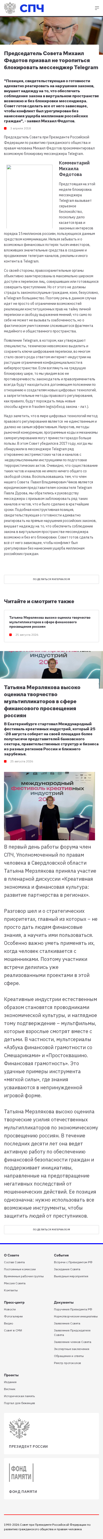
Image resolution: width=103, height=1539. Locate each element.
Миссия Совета (15, 1283)
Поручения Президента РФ (73, 1309)
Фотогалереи (13, 1316)
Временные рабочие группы (24, 1276)
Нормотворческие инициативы (76, 1316)
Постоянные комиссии (20, 1269)
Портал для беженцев (19, 1403)
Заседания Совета (67, 1269)
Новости (10, 1309)
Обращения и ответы (69, 1356)
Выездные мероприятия (71, 1276)
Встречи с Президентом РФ (73, 1262)
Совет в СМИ (13, 1330)
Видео (8, 1323)
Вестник (10, 1389)
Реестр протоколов (67, 1363)
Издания (10, 1382)
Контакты (11, 1290)
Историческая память (19, 1396)
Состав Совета (14, 1262)
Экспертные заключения (71, 1349)
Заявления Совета (67, 1323)
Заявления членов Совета (72, 1342)
